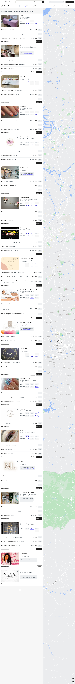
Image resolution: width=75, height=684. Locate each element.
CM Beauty (23, 431)
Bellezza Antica (24, 197)
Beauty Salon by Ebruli (26, 258)
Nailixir (22, 461)
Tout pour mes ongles (26, 46)
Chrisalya (22, 76)
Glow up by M (24, 137)
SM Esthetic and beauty (26, 523)
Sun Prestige (23, 228)
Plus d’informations (5, 41)
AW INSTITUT (24, 167)
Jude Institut (23, 553)
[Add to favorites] (17, 16)
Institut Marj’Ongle (25, 378)
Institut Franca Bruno (26, 322)
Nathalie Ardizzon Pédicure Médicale (30, 289)
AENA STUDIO (24, 571)
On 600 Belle (23, 348)
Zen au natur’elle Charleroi (27, 492)
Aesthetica (23, 409)
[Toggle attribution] (73, 683)
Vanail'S (22, 15)
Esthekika (23, 106)
